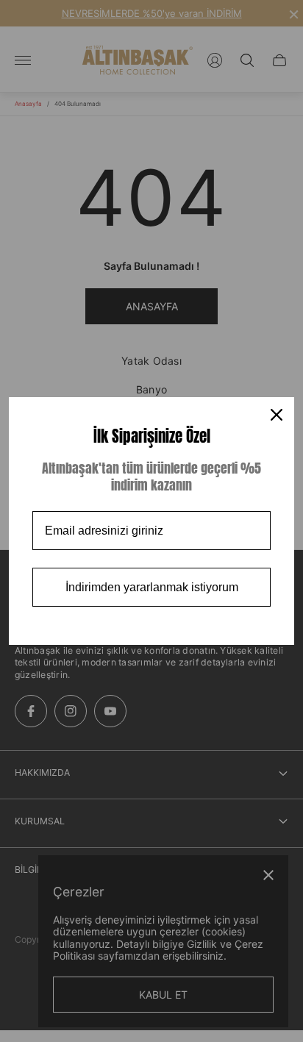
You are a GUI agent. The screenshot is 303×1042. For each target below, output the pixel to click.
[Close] (276, 414)
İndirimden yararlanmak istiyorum (151, 587)
